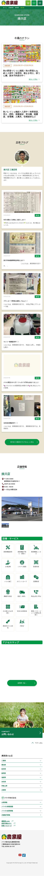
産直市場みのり (7, 823)
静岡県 (4, 773)
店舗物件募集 (6, 815)
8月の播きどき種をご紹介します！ (15, 220)
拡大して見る (33, 79)
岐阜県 (4, 769)
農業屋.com (6, 821)
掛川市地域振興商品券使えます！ (14, 260)
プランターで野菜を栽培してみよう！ (16, 301)
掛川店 (37, 215)
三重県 (4, 761)
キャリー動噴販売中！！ (11, 342)
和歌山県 (4, 786)
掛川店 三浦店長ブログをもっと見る (22, 442)
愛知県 (4, 765)
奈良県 (4, 782)
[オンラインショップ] (28, 2)
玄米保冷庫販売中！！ (11, 423)
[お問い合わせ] (34, 2)
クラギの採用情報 (7, 811)
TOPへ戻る (38, 743)
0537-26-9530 (9, 484)
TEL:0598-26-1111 (8, 846)
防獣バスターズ (7, 826)
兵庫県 (4, 790)
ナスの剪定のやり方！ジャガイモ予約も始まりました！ (21, 382)
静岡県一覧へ (22, 683)
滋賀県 (4, 777)
